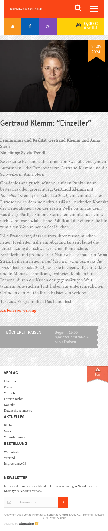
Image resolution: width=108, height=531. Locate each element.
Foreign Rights (13, 399)
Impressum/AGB (15, 464)
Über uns (10, 381)
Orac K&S (33, 9)
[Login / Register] (12, 26)
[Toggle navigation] (94, 8)
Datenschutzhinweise (18, 411)
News (7, 431)
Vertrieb (9, 393)
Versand (9, 458)
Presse (8, 387)
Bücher (9, 425)
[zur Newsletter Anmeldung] (63, 507)
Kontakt (9, 405)
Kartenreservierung (18, 310)
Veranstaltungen (15, 437)
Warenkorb (11, 452)
